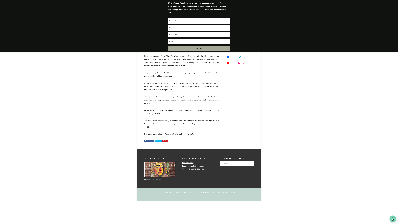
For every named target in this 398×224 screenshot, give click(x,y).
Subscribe (181, 193)
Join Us (192, 193)
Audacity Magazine (198, 166)
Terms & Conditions (210, 193)
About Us (168, 193)
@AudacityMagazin (196, 169)
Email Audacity (188, 163)
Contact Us (229, 193)
